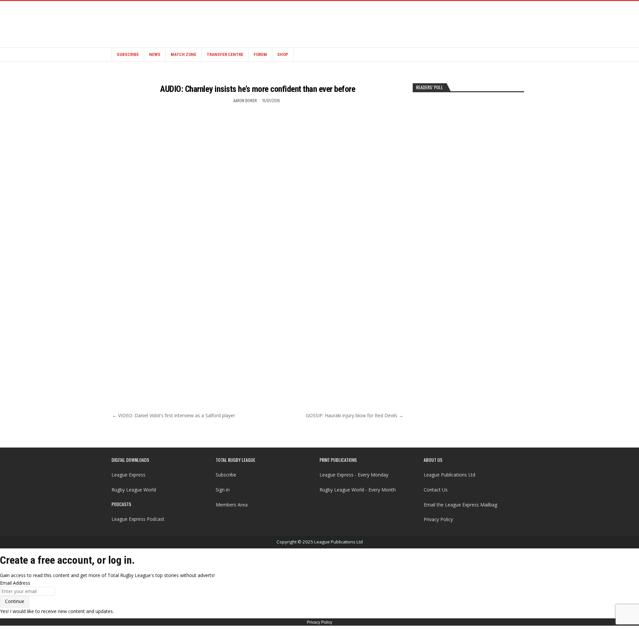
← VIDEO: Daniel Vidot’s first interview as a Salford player (173, 415)
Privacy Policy (438, 519)
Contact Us (436, 489)
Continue (14, 601)
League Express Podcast (137, 519)
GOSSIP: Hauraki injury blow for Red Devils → (354, 415)
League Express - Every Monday (354, 475)
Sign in (223, 489)
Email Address (15, 583)
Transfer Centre (225, 54)
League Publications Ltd (449, 475)
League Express (128, 475)
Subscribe (128, 54)
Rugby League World (133, 489)
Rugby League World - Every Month (358, 489)
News (154, 54)
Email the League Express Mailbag (460, 504)
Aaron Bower (245, 100)
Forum (260, 54)
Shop (282, 54)
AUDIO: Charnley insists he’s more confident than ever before (257, 89)
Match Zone (183, 54)
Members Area (232, 504)
